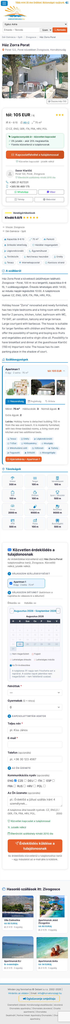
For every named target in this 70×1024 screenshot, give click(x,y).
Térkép (21, 199)
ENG (11, 780)
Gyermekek (21, 700)
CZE (21, 780)
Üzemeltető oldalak (16, 1005)
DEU (31, 780)
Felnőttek (15, 686)
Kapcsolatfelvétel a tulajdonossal (37, 154)
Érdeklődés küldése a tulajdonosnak (37, 846)
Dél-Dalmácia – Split (12, 37)
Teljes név (15, 723)
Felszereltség (17, 401)
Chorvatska (41, 1012)
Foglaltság (36, 401)
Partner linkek (23, 1015)
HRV (30, 786)
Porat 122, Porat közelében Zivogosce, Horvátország (35, 49)
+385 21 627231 (19, 182)
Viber (52, 192)
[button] (35, 216)
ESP (49, 780)
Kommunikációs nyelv (28, 775)
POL (40, 786)
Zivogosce (31, 37)
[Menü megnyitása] (4, 3)
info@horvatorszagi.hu (50, 993)
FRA (11, 786)
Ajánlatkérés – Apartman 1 (25, 459)
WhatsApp (22, 192)
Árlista (51, 401)
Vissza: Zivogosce (15, 227)
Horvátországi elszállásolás (39, 1005)
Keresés (61, 29)
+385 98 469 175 (20, 186)
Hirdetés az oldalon (18, 993)
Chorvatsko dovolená (42, 1008)
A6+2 (26, 122)
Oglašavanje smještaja (40, 998)
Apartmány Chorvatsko (41, 1015)
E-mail (13, 738)
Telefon (19, 752)
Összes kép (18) (58, 101)
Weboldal (50, 199)
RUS (20, 786)
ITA (40, 780)
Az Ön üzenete (24, 793)
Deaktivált (10, 1015)
